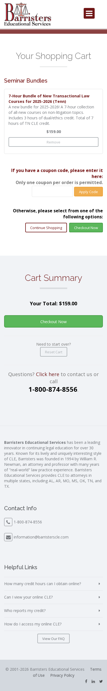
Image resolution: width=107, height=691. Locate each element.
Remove (53, 142)
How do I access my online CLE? (32, 624)
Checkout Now (86, 227)
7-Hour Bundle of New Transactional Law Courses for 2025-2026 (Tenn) (49, 98)
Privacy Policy (62, 675)
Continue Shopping (46, 227)
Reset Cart (53, 351)
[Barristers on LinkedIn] (93, 681)
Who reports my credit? (25, 610)
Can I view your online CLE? (28, 597)
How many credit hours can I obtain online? (42, 583)
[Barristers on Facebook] (86, 681)
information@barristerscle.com (41, 537)
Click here (47, 374)
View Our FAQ (53, 638)
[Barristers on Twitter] (101, 681)
